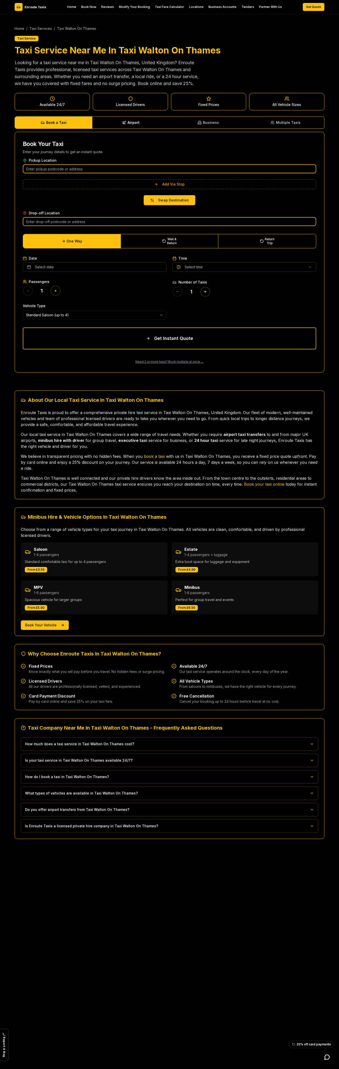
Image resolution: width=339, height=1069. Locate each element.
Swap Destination (173, 200)
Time (182, 258)
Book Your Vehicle (41, 625)
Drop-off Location (44, 213)
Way (74, 241)
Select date (44, 267)
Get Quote (313, 7)
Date (33, 258)
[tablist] (169, 122)
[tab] (53, 123)
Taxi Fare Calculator (169, 7)
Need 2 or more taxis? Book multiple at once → (170, 362)
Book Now (88, 7)
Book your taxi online (264, 484)
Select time (194, 267)
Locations (196, 7)
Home (71, 7)
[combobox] (95, 315)
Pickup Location (43, 160)
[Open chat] (327, 1057)
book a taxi (154, 456)
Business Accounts (222, 7)
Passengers (39, 282)
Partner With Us (270, 7)
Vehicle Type (34, 306)
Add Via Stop (173, 184)
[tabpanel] (169, 252)
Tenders (247, 7)
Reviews (107, 7)
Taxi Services (41, 28)
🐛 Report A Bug (4, 1044)
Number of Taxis (192, 282)
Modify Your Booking (134, 7)
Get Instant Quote (173, 338)
